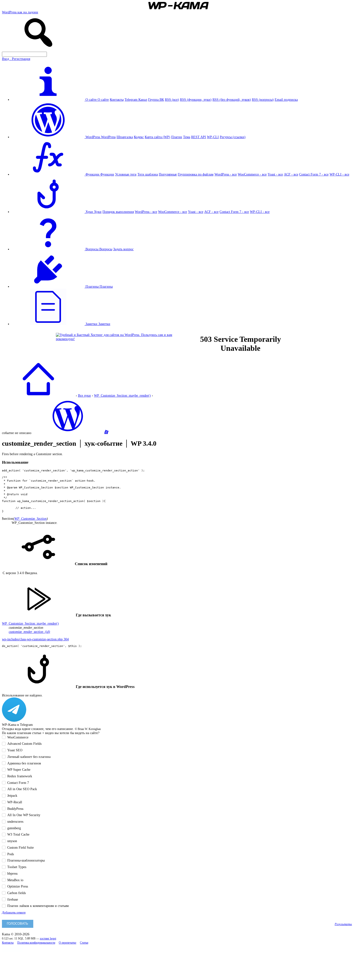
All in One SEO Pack (22, 789)
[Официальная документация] (67, 433)
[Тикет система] (106, 433)
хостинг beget (48, 938)
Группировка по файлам (195, 174)
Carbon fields (16, 893)
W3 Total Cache (18, 834)
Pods (10, 854)
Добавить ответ (14, 912)
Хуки (98, 212)
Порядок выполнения (118, 212)
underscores (15, 821)
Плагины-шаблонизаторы (26, 860)
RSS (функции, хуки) (196, 99)
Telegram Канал (136, 99)
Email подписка (286, 99)
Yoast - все (275, 174)
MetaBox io (15, 880)
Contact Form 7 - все (314, 174)
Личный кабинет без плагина (29, 757)
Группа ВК (156, 99)
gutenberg (14, 828)
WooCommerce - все (252, 174)
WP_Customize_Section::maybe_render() (122, 395)
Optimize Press (17, 886)
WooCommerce (17, 737)
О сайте (103, 99)
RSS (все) (172, 99)
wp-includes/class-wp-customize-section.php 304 (35, 639)
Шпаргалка (125, 137)
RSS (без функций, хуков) (231, 99)
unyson (12, 841)
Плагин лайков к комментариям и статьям (38, 906)
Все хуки (84, 395)
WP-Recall (14, 802)
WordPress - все (225, 174)
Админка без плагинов (24, 763)
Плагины (106, 286)
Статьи (84, 942)
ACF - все (291, 174)
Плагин (176, 137)
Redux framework (19, 776)
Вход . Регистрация (16, 59)
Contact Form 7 (18, 783)
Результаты (343, 924)
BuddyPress (15, 809)
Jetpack (12, 795)
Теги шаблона (147, 174)
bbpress (12, 873)
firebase (12, 899)
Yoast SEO (14, 750)
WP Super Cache (18, 769)
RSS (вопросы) (263, 99)
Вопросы (105, 249)
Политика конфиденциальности (36, 942)
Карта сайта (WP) (157, 137)
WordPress (108, 137)
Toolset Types (16, 867)
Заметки (104, 324)
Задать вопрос (123, 249)
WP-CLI (213, 137)
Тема (186, 137)
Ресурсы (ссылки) (233, 137)
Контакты (117, 99)
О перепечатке (67, 942)
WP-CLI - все (339, 174)
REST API (198, 137)
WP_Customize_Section (30, 518)
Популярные (168, 174)
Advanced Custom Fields (24, 744)
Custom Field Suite (20, 847)
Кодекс (139, 137)
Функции (107, 174)
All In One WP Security (23, 815)
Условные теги (125, 174)
